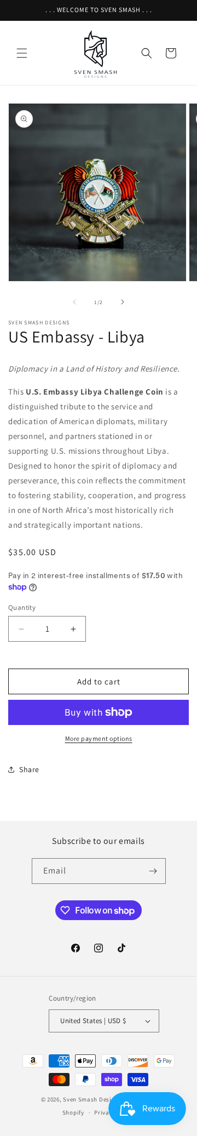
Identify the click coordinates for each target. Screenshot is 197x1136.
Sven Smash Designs (93, 1099)
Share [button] (29, 769)
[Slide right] (123, 302)
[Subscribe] (153, 871)
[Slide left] (74, 302)
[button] (22, 53)
